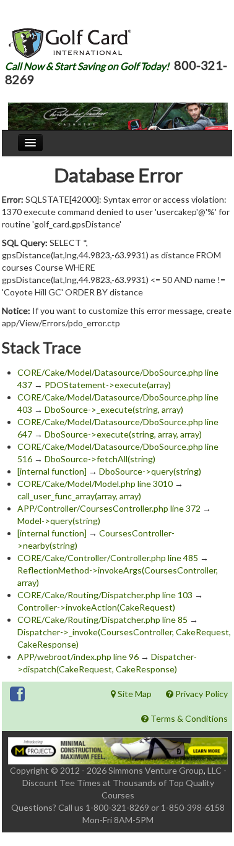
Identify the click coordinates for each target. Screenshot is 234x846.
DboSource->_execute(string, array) (114, 409)
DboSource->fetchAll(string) (100, 459)
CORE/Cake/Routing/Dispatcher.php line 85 (102, 619)
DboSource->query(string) (150, 471)
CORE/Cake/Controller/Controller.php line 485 (107, 557)
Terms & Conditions (188, 718)
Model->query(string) (58, 520)
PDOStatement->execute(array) (108, 384)
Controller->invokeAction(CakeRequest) (96, 607)
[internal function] (52, 471)
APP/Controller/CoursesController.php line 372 (109, 508)
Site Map (134, 693)
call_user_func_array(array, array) (79, 496)
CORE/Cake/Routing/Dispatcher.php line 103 (105, 595)
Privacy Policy (200, 693)
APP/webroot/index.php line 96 (78, 656)
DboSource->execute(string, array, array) (123, 434)
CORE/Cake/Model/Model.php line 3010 (95, 483)
